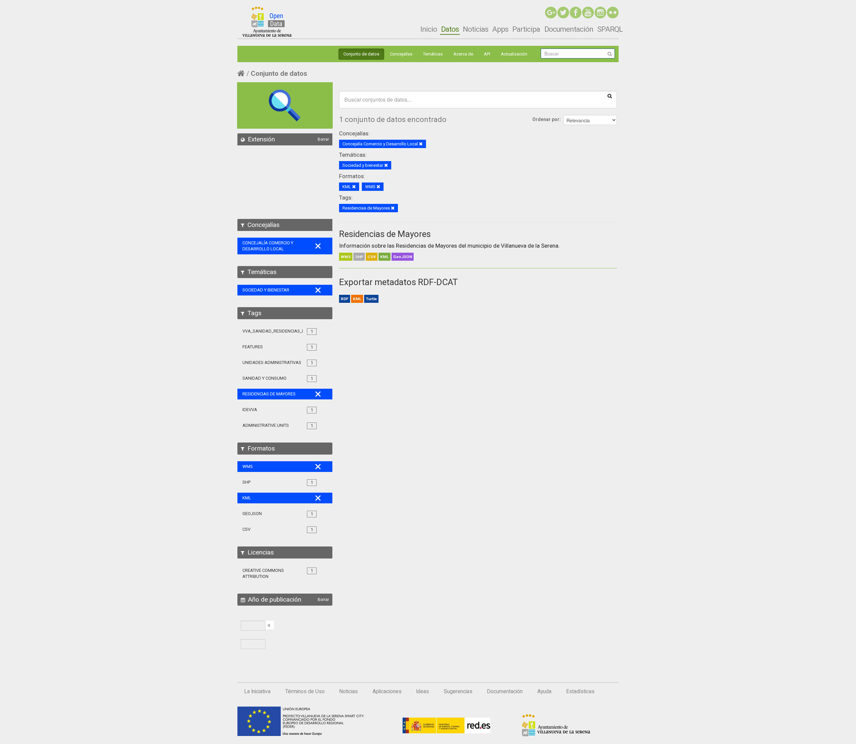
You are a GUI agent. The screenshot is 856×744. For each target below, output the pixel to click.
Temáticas (433, 53)
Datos (450, 29)
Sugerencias (458, 692)
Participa (526, 29)
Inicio (428, 29)
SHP (359, 256)
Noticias (475, 29)
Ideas (422, 692)
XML (357, 298)
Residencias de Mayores (385, 234)
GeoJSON (402, 256)
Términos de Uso (305, 692)
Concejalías (401, 53)
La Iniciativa (257, 692)
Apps (500, 29)
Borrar (323, 139)
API (487, 53)
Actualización (514, 53)
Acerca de (463, 53)
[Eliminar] (421, 144)
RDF (344, 298)
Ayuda (544, 692)
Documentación (568, 29)
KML (384, 256)
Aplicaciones (387, 692)
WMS (346, 256)
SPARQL (610, 29)
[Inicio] (267, 22)
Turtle (371, 298)
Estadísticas (580, 692)
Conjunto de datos (361, 53)
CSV (371, 256)
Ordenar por (545, 119)
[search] (610, 96)
